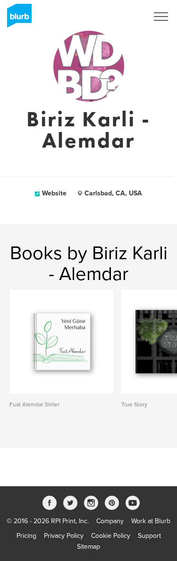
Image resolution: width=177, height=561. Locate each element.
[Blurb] (16, 19)
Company (110, 521)
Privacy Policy (64, 536)
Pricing (26, 536)
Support (149, 536)
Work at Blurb (150, 521)
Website (54, 193)
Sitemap (88, 547)
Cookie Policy (110, 536)
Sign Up (124, 16)
